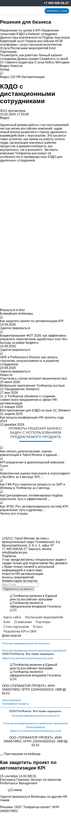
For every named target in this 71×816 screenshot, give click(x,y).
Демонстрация (28, 58)
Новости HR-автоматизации (22, 573)
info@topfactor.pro (14, 552)
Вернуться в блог (12, 310)
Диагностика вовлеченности (20, 37)
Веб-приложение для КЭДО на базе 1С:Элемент (35, 410)
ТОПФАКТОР (21, 685)
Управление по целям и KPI (20, 30)
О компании (23, 622)
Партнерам (8, 51)
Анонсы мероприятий (18, 577)
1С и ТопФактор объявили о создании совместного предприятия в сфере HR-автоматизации (29, 400)
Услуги (5, 48)
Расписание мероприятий (29, 48)
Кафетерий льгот (12, 41)
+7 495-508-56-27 (56, 3)
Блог (52, 48)
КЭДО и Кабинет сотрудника (36, 34)
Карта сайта (12, 617)
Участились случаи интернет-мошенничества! (33, 378)
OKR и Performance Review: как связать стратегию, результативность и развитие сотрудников (29, 361)
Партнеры (43, 622)
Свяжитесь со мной (53, 58)
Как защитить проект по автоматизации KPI (31, 321)
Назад (4, 69)
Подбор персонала (56, 37)
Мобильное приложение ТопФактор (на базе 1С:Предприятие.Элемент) (32, 387)
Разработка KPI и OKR (20, 631)
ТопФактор (17, 653)
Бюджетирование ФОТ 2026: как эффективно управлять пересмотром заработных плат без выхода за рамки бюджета (33, 339)
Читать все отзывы (14, 513)
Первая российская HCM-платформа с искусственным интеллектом (31, 42)
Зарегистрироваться (15, 328)
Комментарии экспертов (19, 581)
